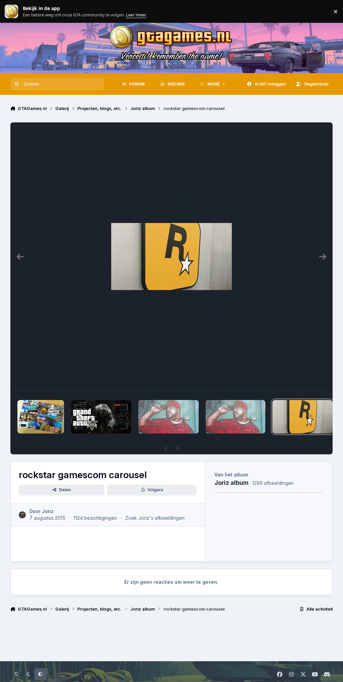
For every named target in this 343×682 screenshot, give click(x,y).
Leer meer (11, 11)
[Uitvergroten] (171, 256)
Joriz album (231, 482)
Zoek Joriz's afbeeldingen (155, 518)
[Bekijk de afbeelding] (40, 417)
